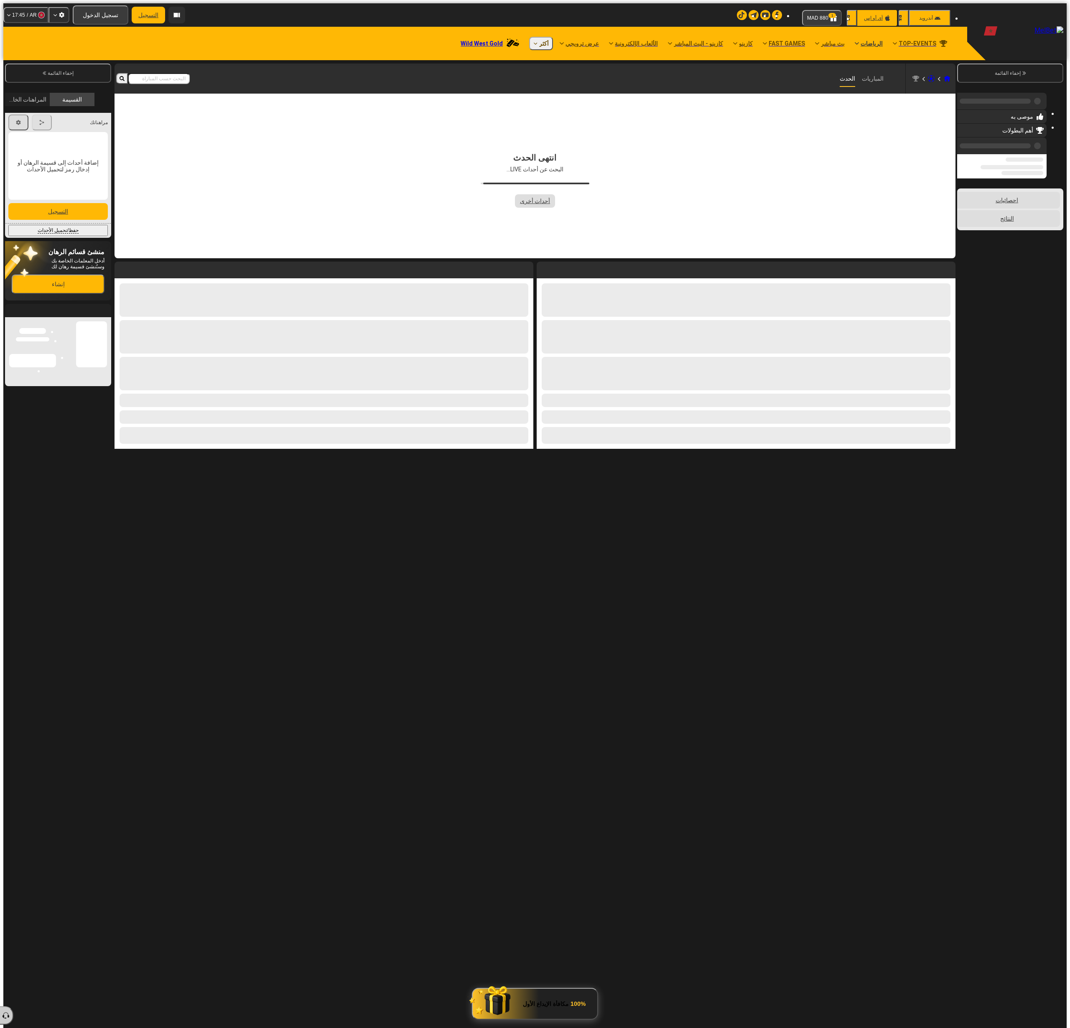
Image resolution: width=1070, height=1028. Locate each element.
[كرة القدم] (931, 78)
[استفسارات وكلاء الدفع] (176, 15)
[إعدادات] (58, 15)
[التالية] (507, 268)
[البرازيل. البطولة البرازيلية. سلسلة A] (916, 78)
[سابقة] (966, 140)
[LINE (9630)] (947, 78)
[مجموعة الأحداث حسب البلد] (964, 208)
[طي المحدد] (975, 208)
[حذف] (123, 268)
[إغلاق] (11, 317)
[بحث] (122, 78)
